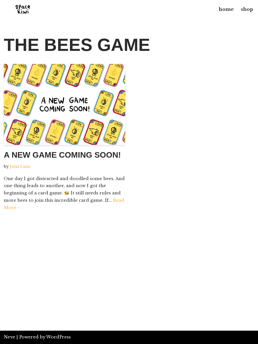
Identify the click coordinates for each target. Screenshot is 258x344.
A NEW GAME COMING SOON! (62, 154)
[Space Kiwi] (23, 9)
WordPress (58, 337)
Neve (9, 337)
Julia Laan (20, 166)
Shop (247, 9)
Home (226, 9)
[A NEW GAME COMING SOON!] (64, 104)
